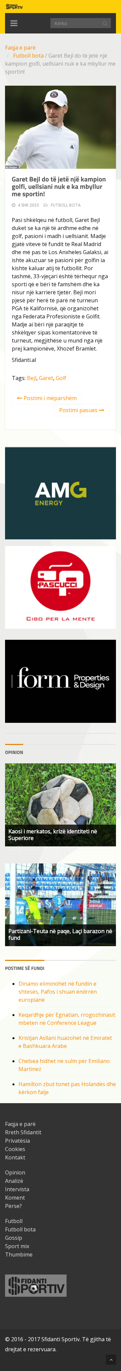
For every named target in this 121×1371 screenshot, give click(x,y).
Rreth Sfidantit (23, 1132)
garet (46, 378)
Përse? (13, 1206)
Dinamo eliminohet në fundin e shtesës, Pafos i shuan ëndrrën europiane (57, 991)
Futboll (14, 1221)
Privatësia (17, 1140)
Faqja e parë (20, 47)
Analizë (14, 1181)
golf (61, 378)
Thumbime (19, 1254)
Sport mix (17, 1246)
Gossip (13, 1237)
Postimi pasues (79, 410)
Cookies (15, 1149)
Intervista (17, 1189)
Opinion (15, 1172)
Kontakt (15, 1157)
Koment (15, 1197)
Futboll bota (28, 55)
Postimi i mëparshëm (49, 398)
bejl (31, 378)
